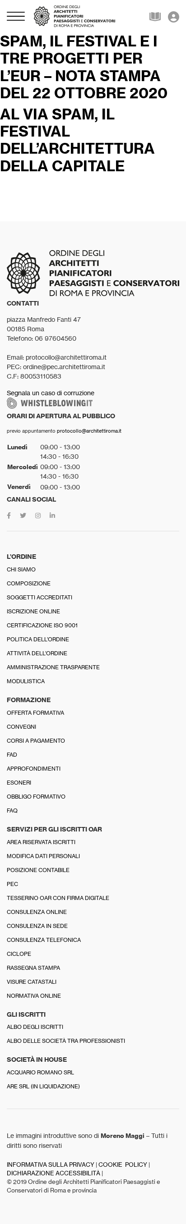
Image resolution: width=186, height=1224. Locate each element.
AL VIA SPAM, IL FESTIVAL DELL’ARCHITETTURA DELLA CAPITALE (77, 140)
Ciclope (19, 953)
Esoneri (19, 782)
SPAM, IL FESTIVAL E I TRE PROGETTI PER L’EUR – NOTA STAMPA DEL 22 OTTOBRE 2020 (83, 67)
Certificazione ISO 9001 (42, 625)
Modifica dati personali (43, 856)
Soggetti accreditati (39, 597)
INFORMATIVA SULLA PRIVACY (50, 1164)
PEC (12, 884)
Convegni (21, 726)
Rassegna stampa (33, 967)
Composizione (29, 583)
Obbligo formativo (36, 796)
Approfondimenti (33, 768)
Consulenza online (37, 912)
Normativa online (34, 995)
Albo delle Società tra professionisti (66, 1040)
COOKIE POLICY (122, 1164)
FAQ (12, 810)
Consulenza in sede (37, 926)
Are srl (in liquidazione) (43, 1086)
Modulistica (26, 681)
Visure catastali (31, 981)
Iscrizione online (33, 611)
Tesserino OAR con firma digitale (58, 898)
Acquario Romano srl (40, 1072)
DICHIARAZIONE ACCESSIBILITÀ (53, 1173)
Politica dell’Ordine (38, 639)
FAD (12, 754)
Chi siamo (21, 569)
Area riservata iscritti (41, 842)
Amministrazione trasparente (53, 667)
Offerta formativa (35, 712)
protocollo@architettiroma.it (89, 431)
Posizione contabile (38, 870)
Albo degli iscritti (35, 1026)
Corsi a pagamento (36, 740)
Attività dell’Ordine (37, 653)
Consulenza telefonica (44, 939)
